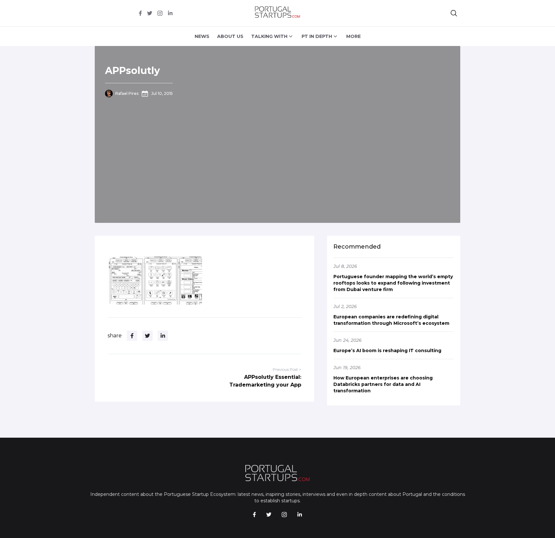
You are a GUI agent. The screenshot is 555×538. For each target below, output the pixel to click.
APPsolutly (132, 71)
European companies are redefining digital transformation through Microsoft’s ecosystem (391, 320)
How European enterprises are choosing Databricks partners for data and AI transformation (383, 384)
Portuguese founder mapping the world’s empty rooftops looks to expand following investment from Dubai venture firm (393, 283)
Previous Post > (287, 369)
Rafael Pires (126, 93)
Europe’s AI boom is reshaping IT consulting (387, 350)
